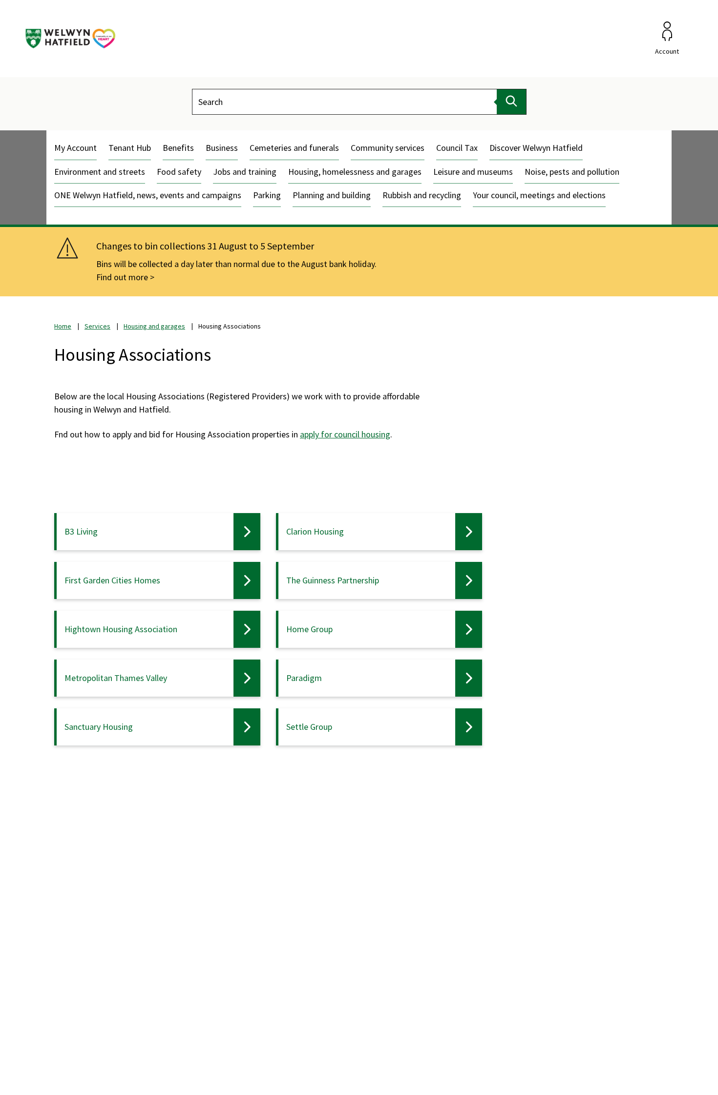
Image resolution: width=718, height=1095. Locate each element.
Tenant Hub (129, 147)
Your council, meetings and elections (539, 195)
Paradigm (304, 677)
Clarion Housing (315, 531)
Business (222, 147)
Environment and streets (99, 171)
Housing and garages (154, 326)
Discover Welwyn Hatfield (536, 147)
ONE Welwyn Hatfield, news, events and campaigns (147, 195)
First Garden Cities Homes (112, 580)
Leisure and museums (473, 171)
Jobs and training (244, 171)
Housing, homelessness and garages (355, 171)
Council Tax (457, 147)
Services (97, 326)
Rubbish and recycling (421, 195)
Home (62, 326)
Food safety (179, 171)
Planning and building (332, 195)
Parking (267, 195)
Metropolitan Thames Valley (115, 677)
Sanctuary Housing (98, 726)
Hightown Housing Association (120, 629)
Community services (387, 147)
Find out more (122, 277)
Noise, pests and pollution (572, 171)
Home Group (309, 629)
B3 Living (81, 531)
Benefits (178, 147)
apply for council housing (345, 434)
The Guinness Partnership (332, 580)
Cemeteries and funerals (294, 147)
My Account (75, 147)
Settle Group (309, 726)
